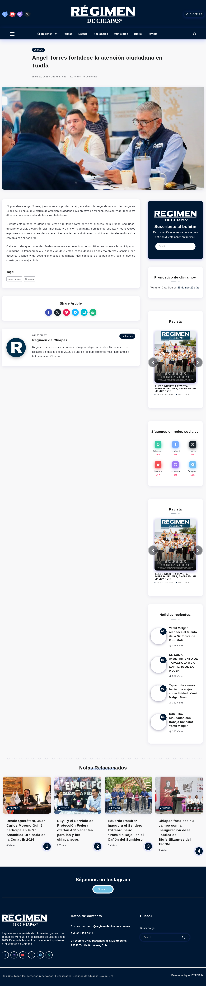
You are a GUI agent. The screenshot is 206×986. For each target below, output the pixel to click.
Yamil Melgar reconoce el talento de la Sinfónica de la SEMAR (183, 634)
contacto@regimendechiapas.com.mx (105, 926)
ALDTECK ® (195, 975)
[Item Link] (158, 636)
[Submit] (183, 937)
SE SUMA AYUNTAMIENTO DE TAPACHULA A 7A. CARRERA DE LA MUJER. (183, 662)
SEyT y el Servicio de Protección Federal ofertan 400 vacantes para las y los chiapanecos (75, 830)
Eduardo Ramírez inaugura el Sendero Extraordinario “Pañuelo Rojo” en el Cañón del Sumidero (126, 830)
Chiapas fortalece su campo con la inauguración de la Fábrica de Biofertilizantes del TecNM (176, 832)
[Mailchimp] (190, 246)
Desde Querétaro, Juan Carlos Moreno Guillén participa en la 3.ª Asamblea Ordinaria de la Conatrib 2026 (26, 830)
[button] (153, 362)
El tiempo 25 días (188, 287)
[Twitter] (27, 14)
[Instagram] (20, 14)
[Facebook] (5, 14)
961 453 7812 (84, 933)
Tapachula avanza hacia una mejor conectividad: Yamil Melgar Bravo (183, 691)
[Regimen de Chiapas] (175, 215)
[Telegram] (192, 469)
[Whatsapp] (158, 449)
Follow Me (127, 336)
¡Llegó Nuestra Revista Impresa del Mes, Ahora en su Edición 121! (175, 388)
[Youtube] (12, 14)
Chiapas (29, 279)
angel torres (14, 279)
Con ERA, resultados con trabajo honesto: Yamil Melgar (181, 719)
